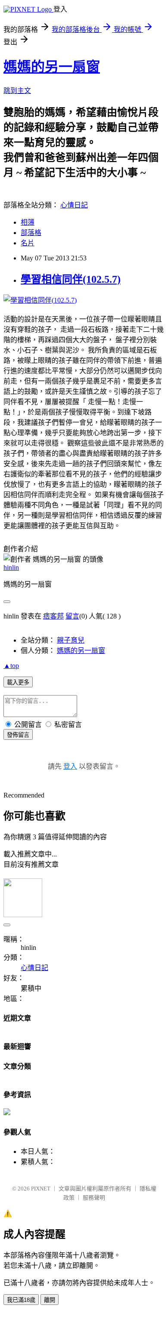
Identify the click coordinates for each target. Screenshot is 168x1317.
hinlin (11, 567)
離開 (49, 1300)
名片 (27, 243)
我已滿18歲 (21, 1300)
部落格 (31, 232)
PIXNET (40, 1188)
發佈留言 (18, 735)
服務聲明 (94, 1197)
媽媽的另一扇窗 (51, 66)
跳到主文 (17, 90)
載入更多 (18, 682)
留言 (72, 616)
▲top (11, 665)
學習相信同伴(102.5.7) (71, 279)
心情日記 (74, 205)
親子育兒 (70, 640)
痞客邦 (53, 616)
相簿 (27, 222)
